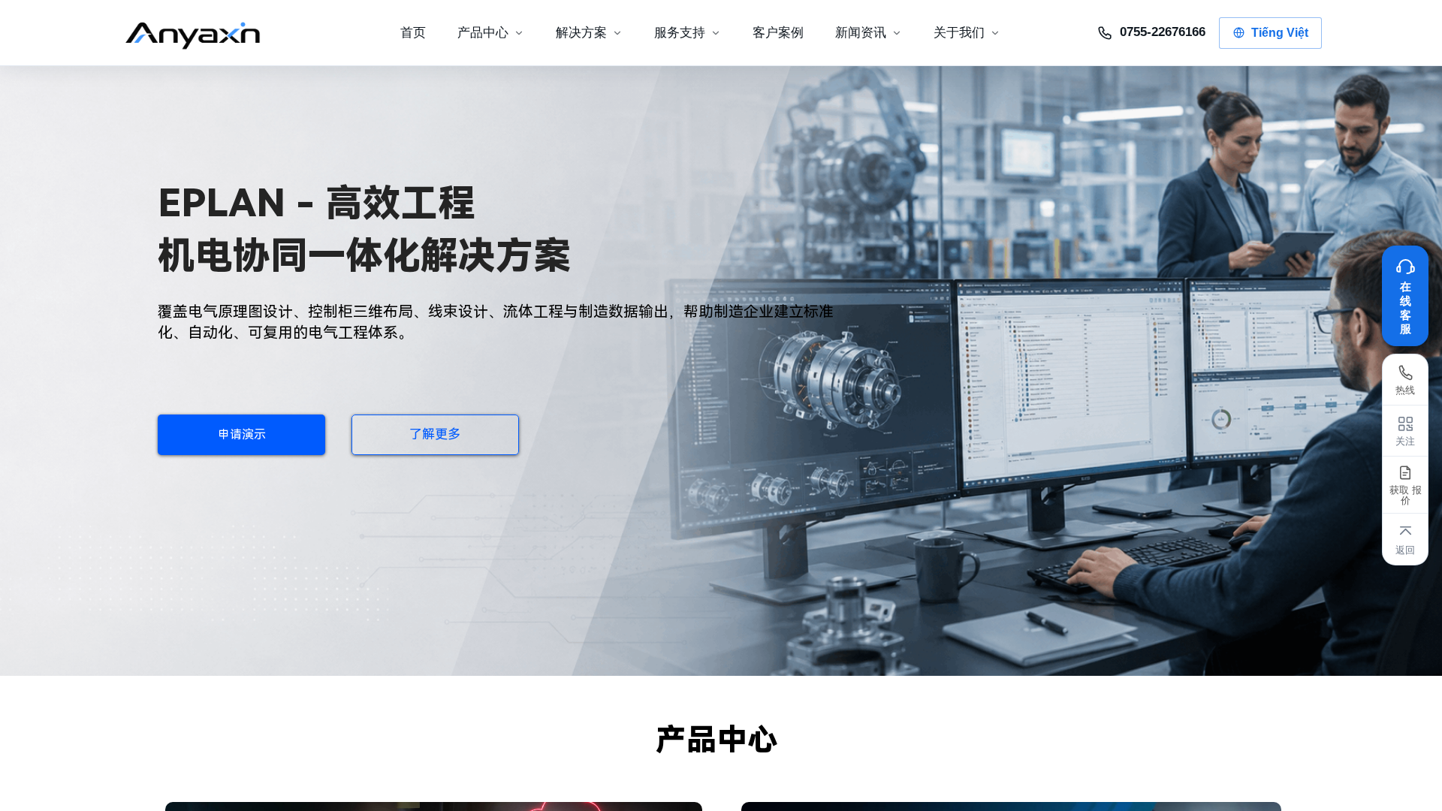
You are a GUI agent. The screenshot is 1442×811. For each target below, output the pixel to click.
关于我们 (959, 33)
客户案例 (778, 33)
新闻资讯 (860, 33)
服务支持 (679, 33)
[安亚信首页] (205, 33)
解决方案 (581, 33)
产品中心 (482, 33)
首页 (413, 33)
